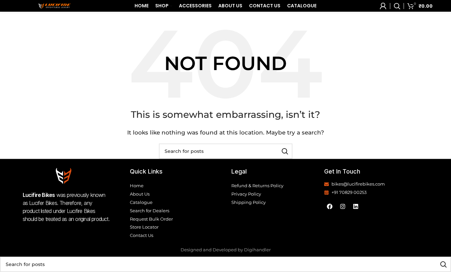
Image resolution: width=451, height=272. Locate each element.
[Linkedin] (356, 206)
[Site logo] (54, 5)
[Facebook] (329, 206)
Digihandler (257, 249)
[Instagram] (343, 206)
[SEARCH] (284, 151)
